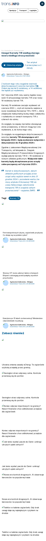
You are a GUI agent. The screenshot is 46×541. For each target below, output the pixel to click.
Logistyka (33, 10)
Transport (23, 10)
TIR (36, 86)
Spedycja (12, 10)
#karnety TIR (15, 198)
